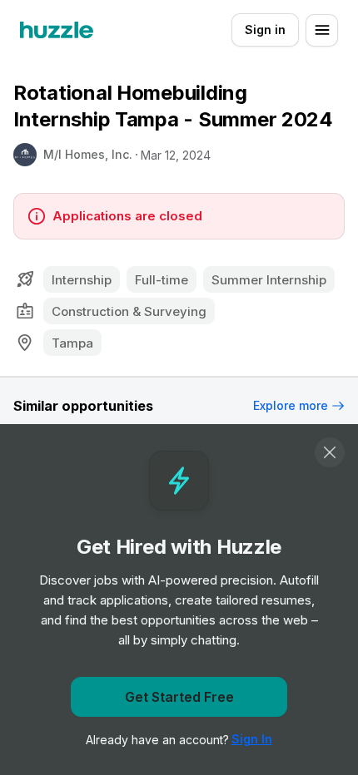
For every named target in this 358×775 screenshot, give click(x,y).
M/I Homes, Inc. (87, 154)
